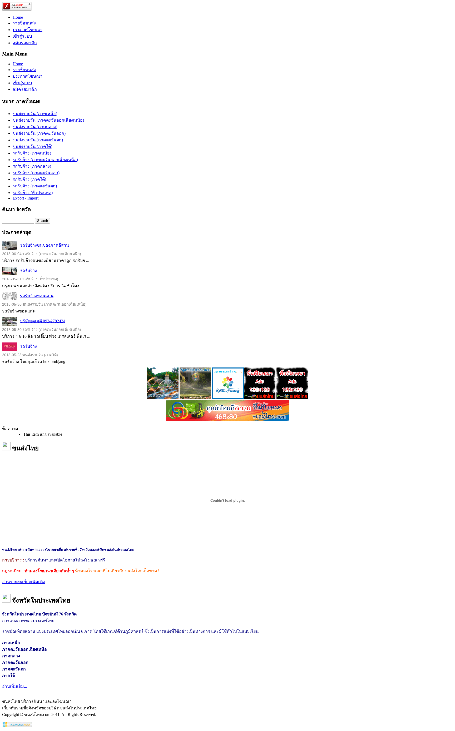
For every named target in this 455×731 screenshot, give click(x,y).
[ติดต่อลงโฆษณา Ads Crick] (259, 397)
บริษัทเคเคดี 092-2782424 (42, 321)
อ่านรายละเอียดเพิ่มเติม (23, 581)
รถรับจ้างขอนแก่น (36, 295)
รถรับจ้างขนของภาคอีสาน (44, 245)
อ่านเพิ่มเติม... (14, 686)
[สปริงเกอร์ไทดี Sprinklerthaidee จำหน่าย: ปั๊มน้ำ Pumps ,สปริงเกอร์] (195, 397)
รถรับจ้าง (28, 270)
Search (42, 221)
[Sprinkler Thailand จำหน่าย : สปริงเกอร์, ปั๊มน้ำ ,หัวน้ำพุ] (163, 397)
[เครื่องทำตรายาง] (228, 397)
